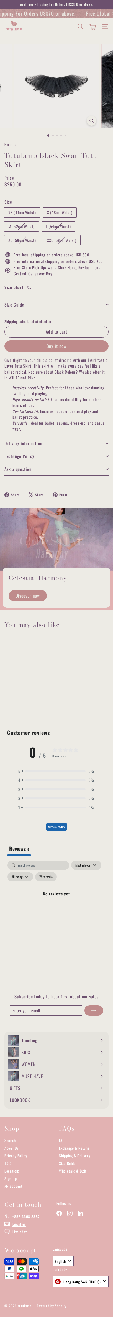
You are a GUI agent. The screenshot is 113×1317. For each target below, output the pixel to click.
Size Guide (14, 305)
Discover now (28, 595)
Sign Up (10, 1178)
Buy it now (57, 346)
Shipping (11, 321)
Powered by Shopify (51, 1305)
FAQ (62, 1140)
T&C (7, 1163)
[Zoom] (91, 121)
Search (10, 1140)
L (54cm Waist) (60, 227)
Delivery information (23, 443)
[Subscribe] (93, 1010)
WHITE (14, 377)
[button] (56, 771)
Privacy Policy (15, 1155)
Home (9, 144)
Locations (12, 1171)
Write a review (56, 827)
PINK (32, 377)
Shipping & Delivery (74, 1155)
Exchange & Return (74, 1148)
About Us (11, 1148)
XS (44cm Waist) (22, 212)
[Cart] (92, 26)
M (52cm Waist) (23, 227)
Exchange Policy (19, 456)
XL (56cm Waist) (24, 241)
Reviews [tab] (19, 848)
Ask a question (18, 469)
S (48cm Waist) (60, 212)
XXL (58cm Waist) (63, 241)
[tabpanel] (56, 905)
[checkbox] (46, 876)
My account (13, 1186)
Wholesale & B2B (72, 1171)
